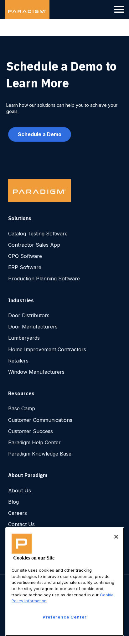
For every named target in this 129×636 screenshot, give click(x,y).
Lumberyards (24, 338)
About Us (19, 490)
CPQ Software (25, 256)
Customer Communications (40, 420)
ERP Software (24, 267)
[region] (64, 581)
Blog (13, 502)
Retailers (18, 360)
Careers (17, 513)
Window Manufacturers (36, 372)
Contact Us (21, 524)
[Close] (116, 537)
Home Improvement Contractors (47, 349)
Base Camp (21, 408)
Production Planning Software (44, 278)
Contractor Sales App (34, 245)
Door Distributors (28, 315)
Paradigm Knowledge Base (39, 454)
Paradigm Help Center (34, 442)
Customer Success (30, 431)
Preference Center (65, 616)
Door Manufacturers (33, 326)
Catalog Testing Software (38, 233)
